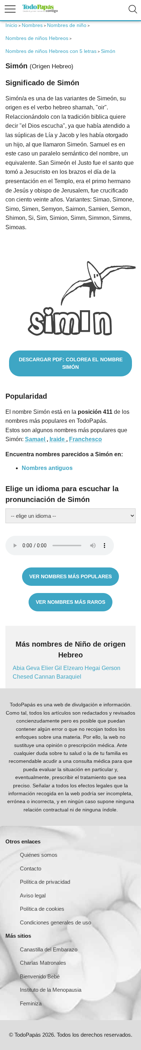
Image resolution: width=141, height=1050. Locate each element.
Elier (48, 668)
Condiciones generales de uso (55, 922)
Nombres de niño (66, 25)
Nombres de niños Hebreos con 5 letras (51, 51)
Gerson (111, 668)
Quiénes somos (38, 855)
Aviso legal (33, 895)
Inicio (11, 25)
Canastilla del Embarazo (48, 949)
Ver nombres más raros (70, 602)
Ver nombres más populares (70, 576)
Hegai (93, 668)
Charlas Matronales (43, 963)
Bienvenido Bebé (40, 976)
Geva (33, 668)
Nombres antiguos (47, 468)
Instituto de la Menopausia (50, 990)
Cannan (45, 677)
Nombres (32, 25)
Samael (36, 439)
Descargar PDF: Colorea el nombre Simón (71, 363)
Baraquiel (68, 677)
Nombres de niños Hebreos (36, 38)
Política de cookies (42, 909)
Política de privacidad (45, 882)
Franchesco (85, 439)
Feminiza (31, 1003)
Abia (19, 668)
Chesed (23, 677)
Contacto (30, 868)
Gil (59, 668)
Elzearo (74, 668)
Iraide (58, 439)
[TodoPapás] (40, 12)
